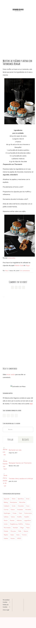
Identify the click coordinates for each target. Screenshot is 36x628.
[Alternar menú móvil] (32, 13)
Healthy (19, 517)
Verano (12, 538)
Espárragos (7, 513)
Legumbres (27, 520)
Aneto (13, 499)
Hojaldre (26, 517)
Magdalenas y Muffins (16, 524)
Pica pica (13, 531)
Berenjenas (13, 502)
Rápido (6, 535)
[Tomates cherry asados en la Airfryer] (5, 474)
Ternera (24, 535)
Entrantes (28, 509)
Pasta (28, 528)
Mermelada (7, 528)
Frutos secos (28, 513)
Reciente (25, 439)
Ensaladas (20, 509)
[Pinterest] (12, 415)
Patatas (6, 531)
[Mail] (18, 607)
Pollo (19, 531)
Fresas (14, 513)
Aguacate (6, 499)
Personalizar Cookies (6, 601)
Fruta (20, 513)
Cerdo (13, 506)
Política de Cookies (5, 606)
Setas (17, 535)
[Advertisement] (18, 36)
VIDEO (19, 538)
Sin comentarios (25, 270)
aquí (31, 403)
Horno (5, 520)
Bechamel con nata (15, 450)
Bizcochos (22, 502)
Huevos (12, 520)
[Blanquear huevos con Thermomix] (5, 459)
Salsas (12, 535)
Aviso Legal (6, 610)
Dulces (13, 509)
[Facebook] (4, 415)
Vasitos (6, 538)
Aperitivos (21, 499)
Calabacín (6, 506)
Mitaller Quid (19, 265)
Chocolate (21, 506)
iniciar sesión (11, 374)
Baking (6, 502)
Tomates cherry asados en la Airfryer (21, 478)
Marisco (27, 524)
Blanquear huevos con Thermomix (20, 463)
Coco (27, 506)
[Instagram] (8, 415)
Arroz (27, 499)
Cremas (6, 509)
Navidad (15, 528)
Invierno (19, 520)
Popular (10, 439)
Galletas (6, 517)
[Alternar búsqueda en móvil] (29, 13)
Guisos (13, 517)
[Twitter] (16, 415)
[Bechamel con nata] (5, 448)
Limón (6, 524)
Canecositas (11, 258)
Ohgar (28, 265)
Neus (6, 270)
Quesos (26, 531)
